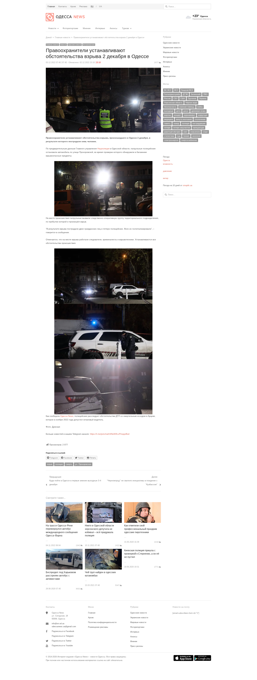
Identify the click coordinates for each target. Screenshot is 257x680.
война (200, 107)
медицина (168, 119)
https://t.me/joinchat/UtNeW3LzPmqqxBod (109, 434)
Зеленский (195, 94)
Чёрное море (191, 103)
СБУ (175, 98)
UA (100, 6)
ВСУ (176, 90)
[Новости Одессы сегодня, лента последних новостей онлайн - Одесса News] (65, 17)
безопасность (170, 107)
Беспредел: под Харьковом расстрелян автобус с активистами (61, 575)
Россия (167, 98)
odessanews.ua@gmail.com (64, 626)
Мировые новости (171, 52)
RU (92, 6)
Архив (91, 617)
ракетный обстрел (172, 132)
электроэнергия (171, 140)
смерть (69, 464)
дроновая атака (198, 111)
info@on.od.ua (58, 623)
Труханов (192, 98)
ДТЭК (185, 94)
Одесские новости (74, 44)
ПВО (205, 94)
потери (167, 128)
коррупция (202, 115)
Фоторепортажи (70, 28)
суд (178, 136)
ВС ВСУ (167, 90)
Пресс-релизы (169, 76)
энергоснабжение (189, 140)
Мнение (87, 28)
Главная (91, 613)
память (167, 123)
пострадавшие (198, 123)
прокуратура (198, 128)
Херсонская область (173, 103)
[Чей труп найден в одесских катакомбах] (103, 550)
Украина (202, 98)
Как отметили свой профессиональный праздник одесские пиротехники (140, 529)
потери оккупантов (181, 128)
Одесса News (66, 416)
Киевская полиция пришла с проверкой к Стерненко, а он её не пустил (141, 553)
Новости (52, 28)
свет (185, 132)
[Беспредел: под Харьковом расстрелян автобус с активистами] (64, 550)
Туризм (125, 28)
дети (178, 111)
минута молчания (184, 119)
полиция (59, 464)
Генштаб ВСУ (187, 90)
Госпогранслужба (172, 94)
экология (196, 136)
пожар (176, 123)
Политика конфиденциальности (102, 622)
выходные (168, 111)
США (182, 98)
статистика (169, 136)
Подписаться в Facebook (63, 631)
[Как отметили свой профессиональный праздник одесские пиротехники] (142, 504)
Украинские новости (172, 47)
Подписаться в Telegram (63, 636)
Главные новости (52, 44)
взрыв (49, 464)
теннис (186, 136)
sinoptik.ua (187, 185)
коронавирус (189, 115)
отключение (200, 119)
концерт (177, 115)
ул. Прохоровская (83, 464)
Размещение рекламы (98, 627)
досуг (185, 111)
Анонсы (113, 28)
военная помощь (186, 107)
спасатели (195, 132)
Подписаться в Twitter (61, 641)
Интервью (100, 28)
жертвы (167, 115)
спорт (205, 132)
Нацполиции (103, 148)
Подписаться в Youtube (62, 645)
